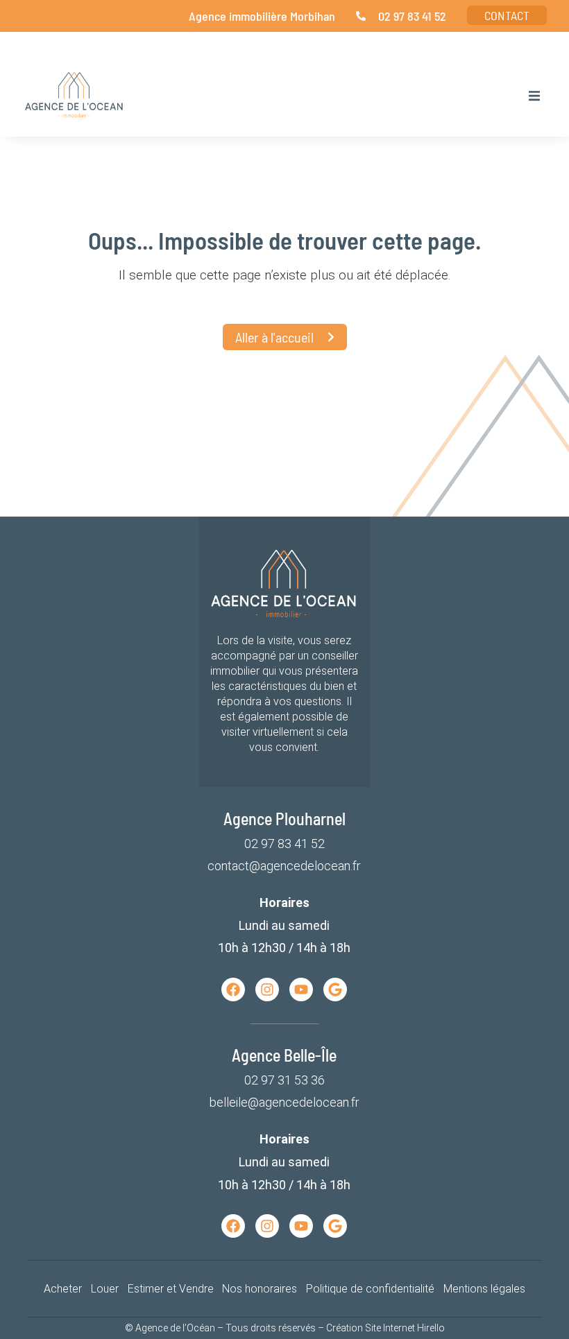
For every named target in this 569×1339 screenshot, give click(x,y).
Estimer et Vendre (171, 1288)
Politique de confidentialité (370, 1288)
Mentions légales (484, 1288)
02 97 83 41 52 (284, 843)
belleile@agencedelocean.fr (284, 1102)
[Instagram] (267, 989)
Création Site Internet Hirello (385, 1327)
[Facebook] (233, 989)
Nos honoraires (259, 1288)
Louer (105, 1288)
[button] (534, 95)
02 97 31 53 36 (284, 1080)
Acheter (63, 1288)
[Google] (335, 989)
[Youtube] (301, 989)
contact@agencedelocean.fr (284, 865)
